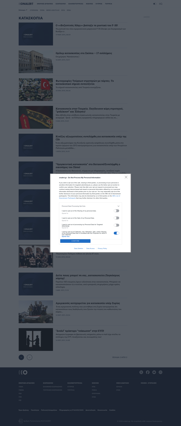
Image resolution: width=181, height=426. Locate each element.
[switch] (116, 210)
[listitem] (90, 206)
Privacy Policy (102, 248)
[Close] (127, 178)
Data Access (90, 248)
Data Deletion (78, 248)
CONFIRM (75, 241)
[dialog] (90, 213)
